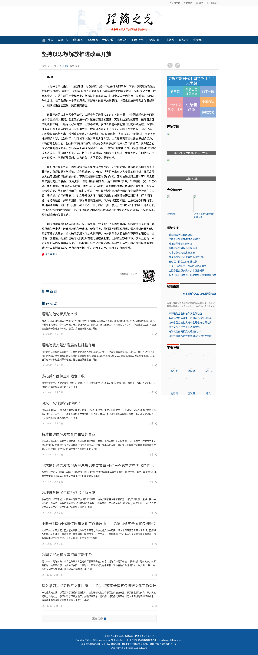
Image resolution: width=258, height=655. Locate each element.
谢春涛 (174, 393)
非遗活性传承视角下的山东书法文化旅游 (190, 318)
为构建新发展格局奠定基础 (183, 248)
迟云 (208, 393)
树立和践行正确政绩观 (180, 235)
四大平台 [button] (137, 40)
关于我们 (108, 636)
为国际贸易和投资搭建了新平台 (67, 555)
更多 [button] (214, 40)
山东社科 (168, 40)
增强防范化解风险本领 (59, 314)
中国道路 (208, 102)
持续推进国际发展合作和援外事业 (68, 434)
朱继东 (208, 371)
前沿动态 (77, 40)
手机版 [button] (213, 3)
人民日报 (64, 66)
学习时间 (171, 214)
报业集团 (119, 636)
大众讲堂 (107, 40)
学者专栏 (198, 40)
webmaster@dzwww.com (171, 640)
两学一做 (208, 91)
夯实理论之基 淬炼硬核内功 (199, 293)
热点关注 (122, 40)
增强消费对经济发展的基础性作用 (68, 345)
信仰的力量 (192, 178)
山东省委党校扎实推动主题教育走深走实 (190, 322)
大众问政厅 (174, 190)
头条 (50, 40)
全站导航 (188, 3)
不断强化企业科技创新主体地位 (185, 313)
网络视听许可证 (169, 644)
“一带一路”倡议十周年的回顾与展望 (187, 266)
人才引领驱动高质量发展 (182, 252)
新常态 (175, 91)
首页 (44, 40)
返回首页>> (51, 254)
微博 (201, 3)
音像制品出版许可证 (110, 644)
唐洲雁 (191, 393)
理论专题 (92, 40)
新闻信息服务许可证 (90, 644)
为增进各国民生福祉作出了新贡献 (68, 493)
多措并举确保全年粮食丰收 (63, 376)
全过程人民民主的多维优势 (183, 261)
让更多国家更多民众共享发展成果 (186, 270)
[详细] (94, 328)
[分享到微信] (188, 65)
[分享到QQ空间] (203, 65)
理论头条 (173, 228)
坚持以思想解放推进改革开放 (184, 239)
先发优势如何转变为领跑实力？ (185, 331)
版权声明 (129, 636)
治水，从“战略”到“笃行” (61, 403)
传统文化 (208, 112)
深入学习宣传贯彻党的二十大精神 (191, 153)
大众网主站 (174, 3)
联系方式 (149, 636)
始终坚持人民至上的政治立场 (184, 327)
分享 (151, 334)
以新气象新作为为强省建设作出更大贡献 (190, 336)
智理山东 (62, 40)
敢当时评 (183, 40)
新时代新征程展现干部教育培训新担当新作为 (192, 275)
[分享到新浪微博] (195, 65)
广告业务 (139, 636)
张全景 (174, 371)
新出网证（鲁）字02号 (150, 644)
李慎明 (191, 371)
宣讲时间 (154, 40)
